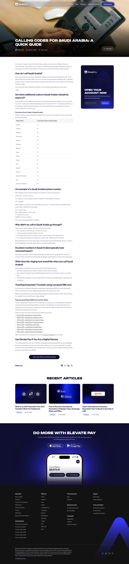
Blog (77, 4)
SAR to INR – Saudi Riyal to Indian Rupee (29, 315)
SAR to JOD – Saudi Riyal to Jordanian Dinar (30, 329)
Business (83, 4)
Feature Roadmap (93, 4)
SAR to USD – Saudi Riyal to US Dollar (28, 325)
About (71, 4)
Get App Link (44, 357)
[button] (108, 48)
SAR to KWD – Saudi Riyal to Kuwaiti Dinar (29, 327)
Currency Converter (49, 335)
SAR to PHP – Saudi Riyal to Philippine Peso (30, 317)
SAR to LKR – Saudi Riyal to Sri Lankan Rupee (30, 320)
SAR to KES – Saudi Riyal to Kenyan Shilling (30, 332)
